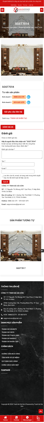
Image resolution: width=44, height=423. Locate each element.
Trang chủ (5, 27)
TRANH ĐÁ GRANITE (9, 329)
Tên (3, 161)
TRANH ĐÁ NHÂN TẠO (26, 27)
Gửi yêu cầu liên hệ (13, 112)
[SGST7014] (22, 60)
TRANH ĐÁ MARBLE (9, 338)
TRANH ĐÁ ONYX (8, 332)
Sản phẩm (13, 27)
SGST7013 (22, 268)
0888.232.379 (19, 97)
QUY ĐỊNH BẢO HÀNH (10, 361)
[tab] (8, 127)
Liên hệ (31, 5)
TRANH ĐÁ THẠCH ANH (10, 335)
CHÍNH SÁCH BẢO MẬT (10, 365)
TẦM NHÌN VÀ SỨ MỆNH (10, 358)
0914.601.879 (19, 102)
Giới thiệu (14, 5)
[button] (7, 10)
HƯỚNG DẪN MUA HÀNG (11, 354)
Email (4, 168)
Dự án (20, 5)
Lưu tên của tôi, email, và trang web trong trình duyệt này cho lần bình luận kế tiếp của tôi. (22, 177)
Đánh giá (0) (8, 127)
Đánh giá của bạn (8, 149)
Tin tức (25, 5)
